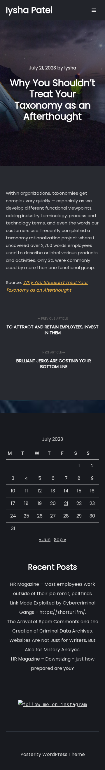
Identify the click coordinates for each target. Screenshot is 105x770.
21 (66, 503)
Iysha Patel (29, 10)
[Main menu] (94, 10)
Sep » (60, 539)
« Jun (44, 539)
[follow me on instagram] (52, 704)
